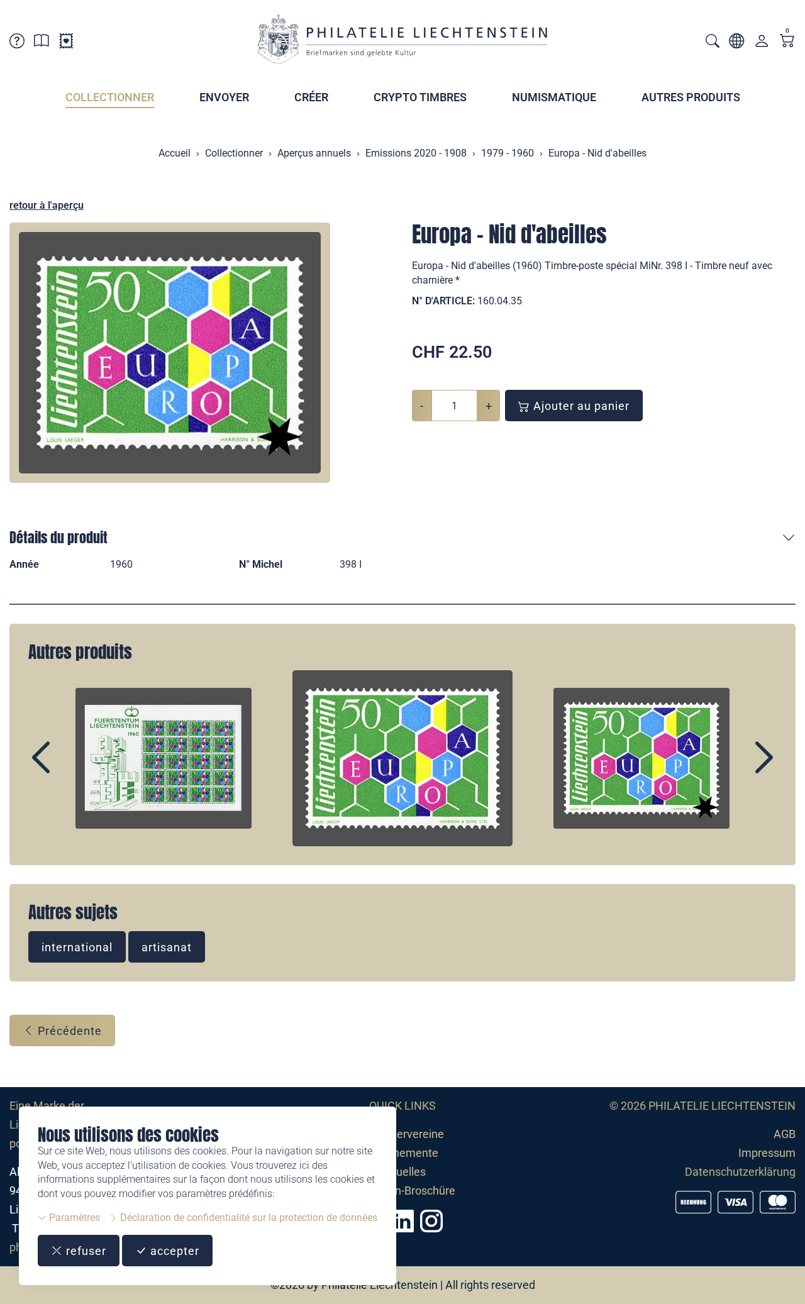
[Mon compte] (761, 44)
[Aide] (17, 43)
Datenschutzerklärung (740, 1171)
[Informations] (41, 43)
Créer (311, 97)
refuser (84, 1250)
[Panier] (787, 42)
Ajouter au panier (580, 405)
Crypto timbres (420, 97)
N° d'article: (443, 301)
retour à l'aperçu (46, 205)
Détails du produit (58, 537)
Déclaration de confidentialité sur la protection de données (247, 1218)
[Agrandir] (169, 352)
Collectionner (109, 97)
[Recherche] (712, 42)
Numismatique (554, 97)
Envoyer (224, 97)
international (77, 947)
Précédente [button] (68, 1030)
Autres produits (690, 97)
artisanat (167, 947)
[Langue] (736, 43)
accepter (173, 1250)
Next (735, 768)
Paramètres (73, 1218)
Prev (70, 768)
